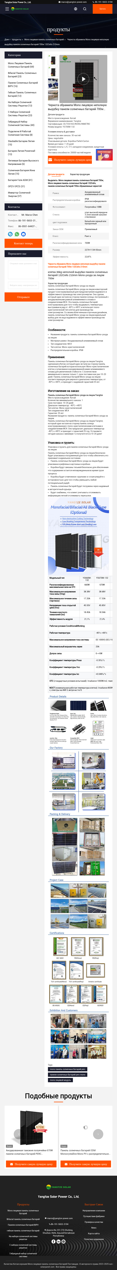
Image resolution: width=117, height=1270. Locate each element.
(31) (16, 186)
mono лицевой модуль (60, 1080)
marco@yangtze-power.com (74, 2)
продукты (16, 39)
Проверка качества (94, 1222)
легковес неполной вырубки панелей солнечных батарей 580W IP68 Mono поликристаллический (80, 1152)
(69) (21, 65)
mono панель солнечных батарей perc (67, 1069)
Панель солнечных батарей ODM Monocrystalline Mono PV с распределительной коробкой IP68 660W (31, 1152)
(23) (22, 75)
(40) (21, 123)
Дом (7, 39)
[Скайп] (10, 234)
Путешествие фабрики (93, 1216)
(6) (23, 162)
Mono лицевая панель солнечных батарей (44, 39)
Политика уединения (94, 1239)
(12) (22, 94)
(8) (20, 133)
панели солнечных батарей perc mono (67, 1075)
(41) (20, 180)
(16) (23, 84)
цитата (103, 9)
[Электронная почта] (23, 234)
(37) (19, 194)
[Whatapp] (17, 234)
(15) (21, 143)
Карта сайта (94, 1233)
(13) (20, 104)
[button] (19, 1134)
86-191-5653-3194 (103, 2)
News (93, 1228)
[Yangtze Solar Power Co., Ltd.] (20, 8)
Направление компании (94, 1210)
